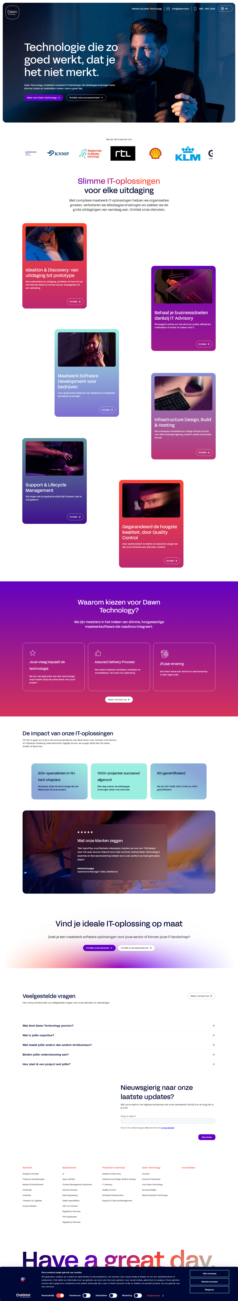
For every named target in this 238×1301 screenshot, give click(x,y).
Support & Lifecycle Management (46, 487)
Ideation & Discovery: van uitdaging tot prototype (52, 272)
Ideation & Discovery (111, 1174)
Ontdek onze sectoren (97, 948)
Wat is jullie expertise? (38, 1035)
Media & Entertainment (33, 1184)
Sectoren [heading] (27, 1167)
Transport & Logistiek (32, 1200)
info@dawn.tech (180, 8)
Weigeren (209, 1289)
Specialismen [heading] (69, 1167)
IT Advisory (107, 1184)
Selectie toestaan (209, 1281)
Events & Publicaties (151, 1179)
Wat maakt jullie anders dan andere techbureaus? (57, 1044)
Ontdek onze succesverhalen (84, 97)
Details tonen (153, 1295)
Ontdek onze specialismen (135, 948)
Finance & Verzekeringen (33, 1179)
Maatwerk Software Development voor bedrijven (78, 381)
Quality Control (109, 1190)
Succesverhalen (149, 1190)
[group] (54, 153)
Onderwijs (27, 1190)
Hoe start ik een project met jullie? (47, 1064)
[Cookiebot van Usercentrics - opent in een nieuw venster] (23, 1296)
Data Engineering (70, 1195)
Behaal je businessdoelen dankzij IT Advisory (181, 315)
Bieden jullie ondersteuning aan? (46, 1054)
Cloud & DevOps (69, 1190)
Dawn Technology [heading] (151, 1167)
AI (63, 1174)
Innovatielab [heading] (188, 1167)
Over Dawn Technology (152, 1184)
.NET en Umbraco (70, 1206)
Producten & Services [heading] (113, 1167)
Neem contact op (117, 699)
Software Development (112, 1195)
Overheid (27, 1195)
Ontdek (73, 301)
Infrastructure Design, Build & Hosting (183, 422)
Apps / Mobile (68, 1179)
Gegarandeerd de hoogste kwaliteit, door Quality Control (149, 532)
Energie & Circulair (31, 1174)
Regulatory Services (71, 1211)
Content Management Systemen (77, 1184)
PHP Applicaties (69, 1217)
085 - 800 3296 (207, 8)
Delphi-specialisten (70, 1200)
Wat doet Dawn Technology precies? (48, 1025)
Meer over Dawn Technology (42, 97)
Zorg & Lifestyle (29, 1206)
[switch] (86, 1295)
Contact (146, 1174)
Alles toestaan (209, 1273)
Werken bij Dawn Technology (147, 8)
